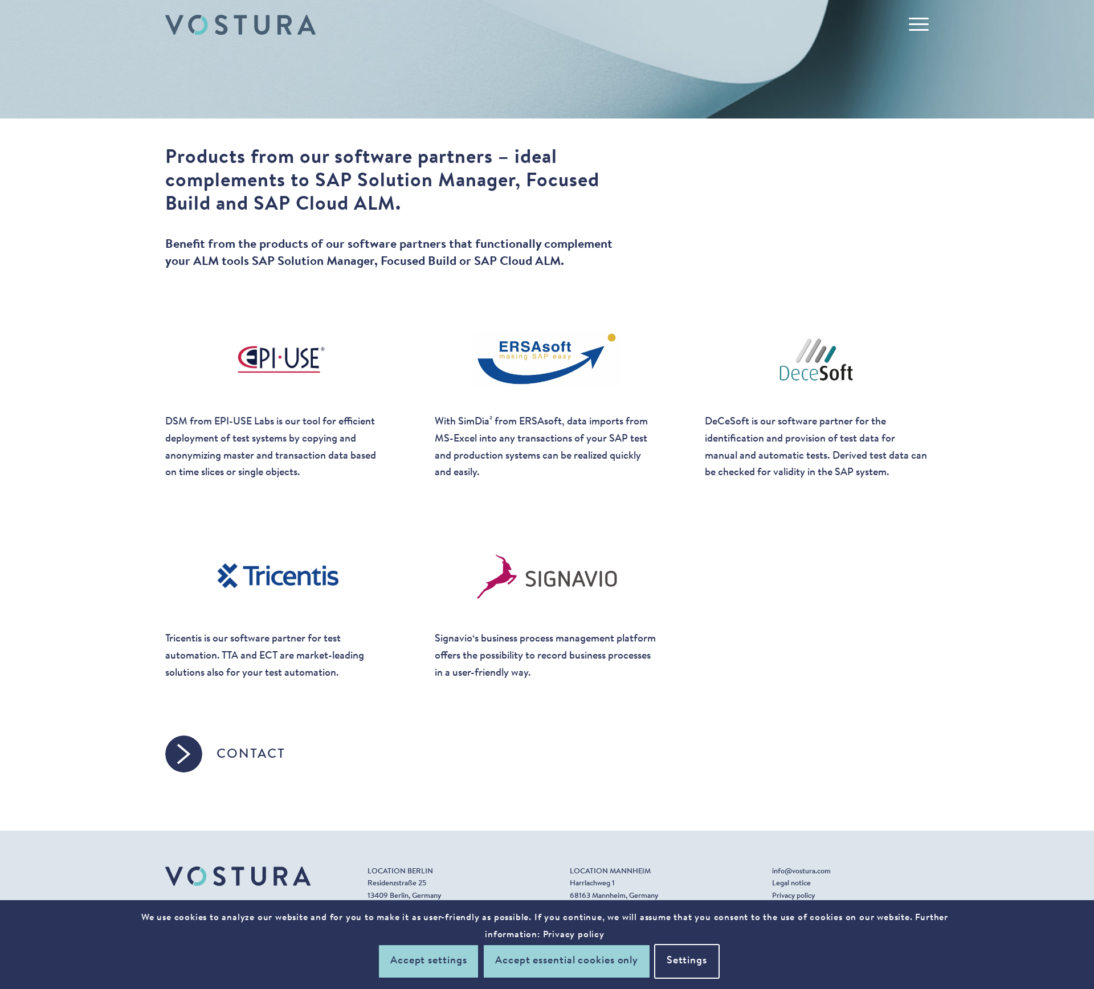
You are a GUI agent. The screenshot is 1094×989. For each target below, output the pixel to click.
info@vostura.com (801, 871)
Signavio (453, 639)
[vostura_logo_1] (240, 25)
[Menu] (915, 25)
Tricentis (183, 639)
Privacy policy (793, 896)
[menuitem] (915, 25)
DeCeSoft (727, 422)
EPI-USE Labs (244, 422)
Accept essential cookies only (566, 962)
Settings (687, 962)
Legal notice (791, 883)
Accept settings (428, 962)
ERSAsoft (540, 422)
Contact (251, 754)
